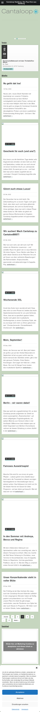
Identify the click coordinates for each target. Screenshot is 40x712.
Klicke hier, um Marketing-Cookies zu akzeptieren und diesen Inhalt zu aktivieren (20, 646)
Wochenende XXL (12, 299)
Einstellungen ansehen (20, 704)
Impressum (25, 709)
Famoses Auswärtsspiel (16, 465)
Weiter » (16, 620)
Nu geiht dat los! (12, 83)
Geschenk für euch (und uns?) (19, 151)
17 (9, 620)
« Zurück (5, 617)
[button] (37, 668)
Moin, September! (12, 339)
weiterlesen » (8, 116)
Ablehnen (20, 698)
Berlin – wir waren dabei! (16, 402)
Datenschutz (15, 709)
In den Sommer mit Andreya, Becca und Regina (18, 538)
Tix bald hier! (8, 69)
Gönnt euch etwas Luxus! (16, 188)
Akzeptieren (20, 692)
